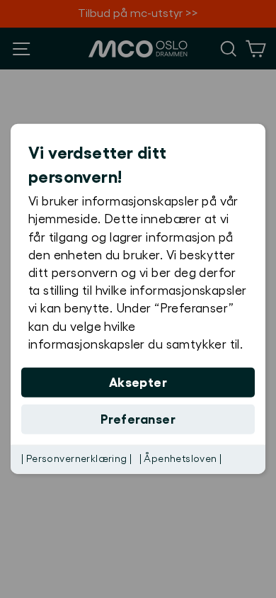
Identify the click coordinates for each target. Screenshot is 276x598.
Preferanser (138, 419)
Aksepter (138, 382)
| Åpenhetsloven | (180, 459)
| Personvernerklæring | (76, 459)
